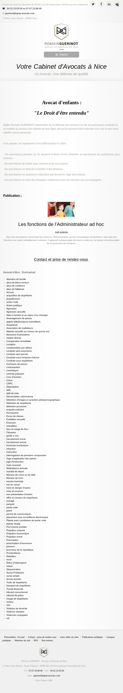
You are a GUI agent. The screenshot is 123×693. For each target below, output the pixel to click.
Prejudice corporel (15, 530)
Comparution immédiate (18, 341)
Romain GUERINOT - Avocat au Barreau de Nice (44, 661)
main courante (13, 465)
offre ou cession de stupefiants (21, 498)
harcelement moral (15, 439)
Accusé (10, 292)
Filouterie (11, 432)
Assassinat (11, 325)
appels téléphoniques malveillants (23, 322)
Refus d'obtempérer (16, 563)
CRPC (9, 383)
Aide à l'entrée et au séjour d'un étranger (27, 315)
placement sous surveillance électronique (27, 517)
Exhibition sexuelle (15, 419)
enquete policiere (15, 409)
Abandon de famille (16, 279)
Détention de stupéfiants (18, 403)
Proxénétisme (13, 553)
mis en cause (13, 484)
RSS (36, 640)
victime (9, 602)
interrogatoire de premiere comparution (26, 455)
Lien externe (61, 232)
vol (7, 618)
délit (8, 390)
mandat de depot (15, 471)
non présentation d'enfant (19, 494)
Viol (8, 605)
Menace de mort (14, 478)
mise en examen (14, 491)
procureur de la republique (19, 550)
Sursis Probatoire (15, 573)
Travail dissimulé (14, 589)
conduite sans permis (17, 354)
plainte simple (13, 524)
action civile (12, 302)
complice (10, 344)
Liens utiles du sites (69, 637)
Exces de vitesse (14, 416)
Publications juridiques (92, 637)
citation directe (13, 338)
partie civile (12, 507)
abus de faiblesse (15, 289)
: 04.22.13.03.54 (14, 8)
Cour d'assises (13, 377)
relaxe (9, 566)
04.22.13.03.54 (57, 671)
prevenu (10, 546)
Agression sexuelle (15, 312)
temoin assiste (13, 579)
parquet (10, 504)
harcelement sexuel (16, 442)
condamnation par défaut (19, 348)
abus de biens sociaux (17, 282)
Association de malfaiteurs (19, 328)
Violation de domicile (16, 608)
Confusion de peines (16, 364)
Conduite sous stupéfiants (19, 361)
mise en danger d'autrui (18, 488)
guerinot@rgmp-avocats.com (20, 13)
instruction (11, 452)
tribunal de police (15, 595)
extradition (11, 426)
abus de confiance (15, 286)
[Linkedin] (109, 4)
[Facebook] (101, 4)
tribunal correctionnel (17, 592)
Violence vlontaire (15, 612)
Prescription (12, 540)
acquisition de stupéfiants (19, 295)
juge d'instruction (15, 462)
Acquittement (13, 299)
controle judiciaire (15, 374)
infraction (11, 449)
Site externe (47, 640)
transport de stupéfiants (18, 585)
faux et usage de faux (17, 429)
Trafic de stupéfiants (16, 582)
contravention (13, 367)
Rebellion (11, 556)
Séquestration (13, 569)
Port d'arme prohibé (16, 527)
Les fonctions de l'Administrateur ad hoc (61, 224)
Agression (11, 308)
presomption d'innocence (19, 543)
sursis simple (13, 576)
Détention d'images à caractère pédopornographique (33, 400)
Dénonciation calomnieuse (19, 396)
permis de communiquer (18, 514)
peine (9, 510)
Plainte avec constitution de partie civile (26, 520)
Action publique (14, 305)
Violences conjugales (17, 615)
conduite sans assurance (19, 351)
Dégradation (12, 387)
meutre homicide (14, 481)
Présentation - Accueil (14, 637)
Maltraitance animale (17, 468)
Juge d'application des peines (21, 458)
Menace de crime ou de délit (20, 475)
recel (8, 559)
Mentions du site (22, 640)
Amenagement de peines (19, 318)
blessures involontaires (18, 334)
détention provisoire (16, 406)
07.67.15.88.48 (33, 8)
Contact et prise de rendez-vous (61, 259)
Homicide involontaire (17, 445)
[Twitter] (93, 4)
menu (64, 54)
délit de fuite (12, 393)
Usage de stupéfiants (17, 599)
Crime (9, 380)
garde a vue (12, 436)
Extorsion (11, 423)
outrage (10, 501)
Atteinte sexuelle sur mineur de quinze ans (27, 331)
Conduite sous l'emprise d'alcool (22, 357)
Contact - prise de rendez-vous (42, 637)
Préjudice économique (17, 533)
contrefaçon (12, 370)
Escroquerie (12, 413)
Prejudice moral (14, 537)
